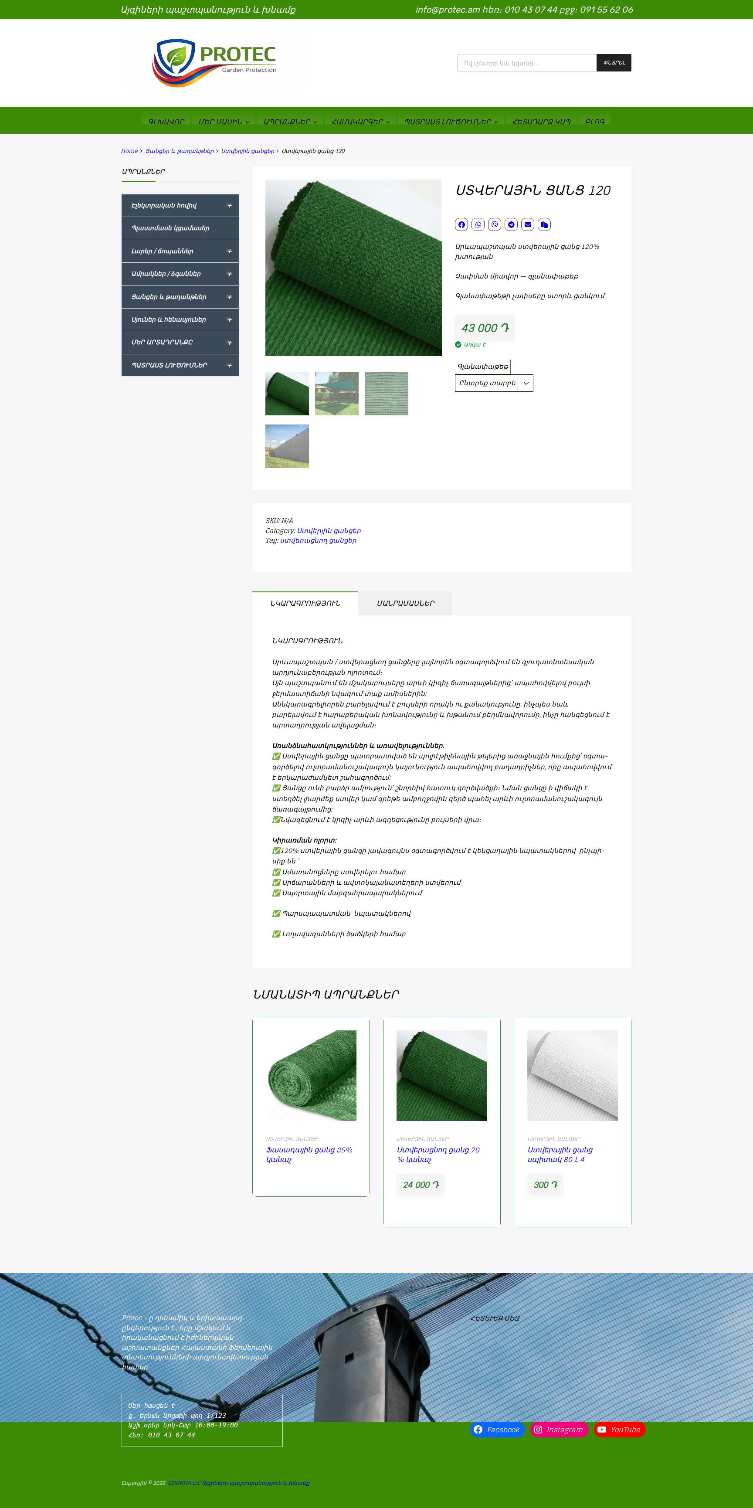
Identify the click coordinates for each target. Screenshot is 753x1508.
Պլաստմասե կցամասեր (170, 227)
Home (129, 151)
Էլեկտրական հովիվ (181, 205)
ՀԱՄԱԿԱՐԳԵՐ (357, 121)
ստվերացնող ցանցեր (318, 540)
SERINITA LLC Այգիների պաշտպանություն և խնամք (238, 1483)
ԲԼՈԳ (594, 121)
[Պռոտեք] (216, 88)
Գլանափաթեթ (482, 366)
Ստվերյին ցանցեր (247, 151)
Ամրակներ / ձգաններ (181, 274)
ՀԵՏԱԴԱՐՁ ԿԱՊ (541, 121)
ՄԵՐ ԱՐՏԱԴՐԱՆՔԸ (181, 342)
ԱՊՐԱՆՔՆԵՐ (286, 121)
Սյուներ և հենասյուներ (181, 319)
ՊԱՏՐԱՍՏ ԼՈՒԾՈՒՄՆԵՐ (447, 121)
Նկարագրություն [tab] (305, 603)
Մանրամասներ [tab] (405, 603)
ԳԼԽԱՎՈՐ (166, 121)
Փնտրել (614, 62)
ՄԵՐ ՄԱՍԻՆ (220, 121)
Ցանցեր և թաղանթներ (179, 151)
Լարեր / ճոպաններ (181, 251)
